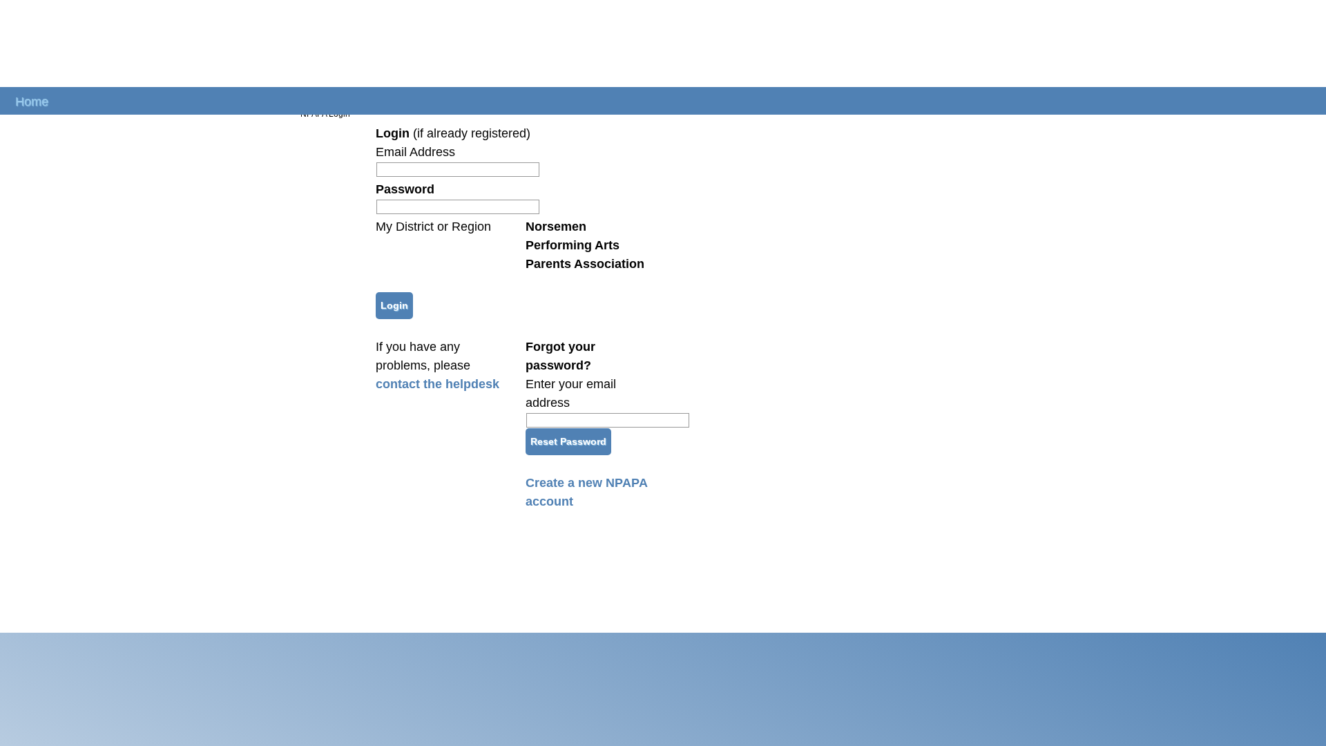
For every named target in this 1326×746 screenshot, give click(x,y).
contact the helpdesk (437, 384)
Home (31, 100)
